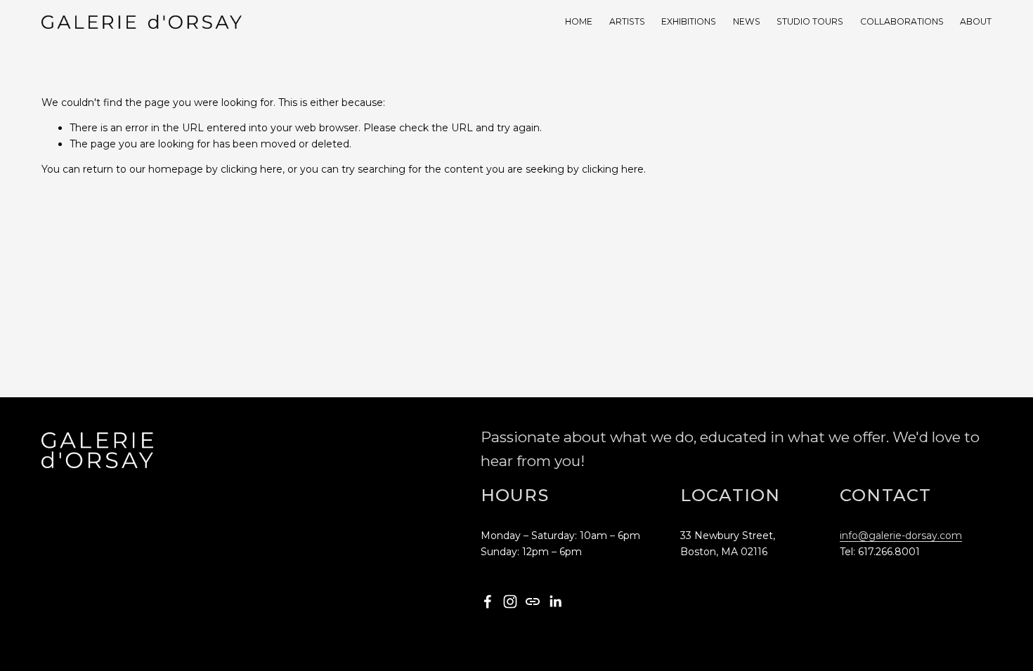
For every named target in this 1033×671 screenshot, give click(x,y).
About (976, 21)
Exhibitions (688, 21)
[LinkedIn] (555, 601)
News (746, 21)
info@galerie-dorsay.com (901, 535)
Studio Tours (810, 21)
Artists (627, 21)
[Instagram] (510, 601)
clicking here (251, 169)
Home (578, 21)
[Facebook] (488, 601)
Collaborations (902, 21)
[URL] (533, 601)
